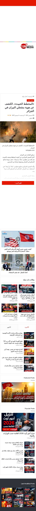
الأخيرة (27, 327)
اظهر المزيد (18, 183)
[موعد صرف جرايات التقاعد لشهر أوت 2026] (29, 469)
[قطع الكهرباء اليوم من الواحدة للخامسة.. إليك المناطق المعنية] (6, 497)
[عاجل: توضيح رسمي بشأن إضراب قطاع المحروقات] (29, 368)
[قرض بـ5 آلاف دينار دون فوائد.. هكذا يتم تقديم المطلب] (29, 453)
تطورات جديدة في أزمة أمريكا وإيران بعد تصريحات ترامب (10, 315)
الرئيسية (30, 96)
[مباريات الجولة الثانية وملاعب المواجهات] (18, 504)
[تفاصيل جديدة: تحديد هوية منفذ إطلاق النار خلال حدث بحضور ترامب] (27, 308)
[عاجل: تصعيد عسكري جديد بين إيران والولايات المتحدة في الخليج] (9, 288)
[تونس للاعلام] (27, 46)
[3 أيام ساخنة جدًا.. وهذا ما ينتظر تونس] (6, 504)
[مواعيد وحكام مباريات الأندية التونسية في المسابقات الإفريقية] (29, 335)
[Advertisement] (18, 24)
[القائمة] (2, 51)
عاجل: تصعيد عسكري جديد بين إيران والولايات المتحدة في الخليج (10, 296)
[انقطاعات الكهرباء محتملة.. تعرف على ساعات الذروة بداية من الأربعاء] (29, 360)
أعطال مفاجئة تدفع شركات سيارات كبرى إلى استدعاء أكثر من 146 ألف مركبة (27, 296)
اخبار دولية (24, 96)
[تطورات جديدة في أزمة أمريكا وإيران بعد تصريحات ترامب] (9, 308)
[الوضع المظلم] (5, 51)
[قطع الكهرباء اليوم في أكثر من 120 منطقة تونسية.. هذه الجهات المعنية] (29, 343)
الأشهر (9, 327)
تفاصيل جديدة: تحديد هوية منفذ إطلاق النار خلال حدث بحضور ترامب (27, 315)
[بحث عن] (34, 51)
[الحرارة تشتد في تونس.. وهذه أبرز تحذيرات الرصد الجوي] (29, 351)
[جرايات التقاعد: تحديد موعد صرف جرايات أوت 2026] (29, 445)
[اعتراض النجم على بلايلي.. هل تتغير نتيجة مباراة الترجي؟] (29, 504)
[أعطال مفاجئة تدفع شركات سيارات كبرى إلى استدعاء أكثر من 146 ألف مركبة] (27, 288)
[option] (18, 392)
